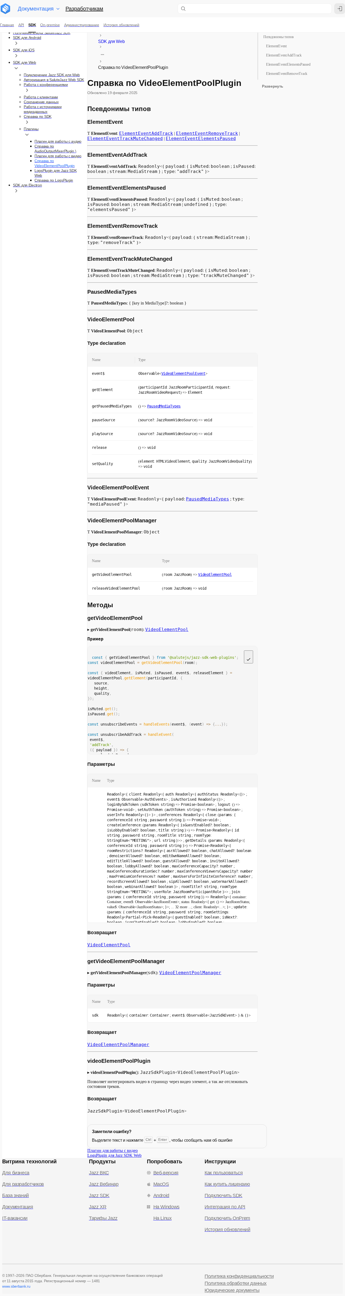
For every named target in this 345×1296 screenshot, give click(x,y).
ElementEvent (276, 46)
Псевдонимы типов (278, 37)
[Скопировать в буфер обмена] (248, 656)
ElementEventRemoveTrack (286, 74)
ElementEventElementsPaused (288, 64)
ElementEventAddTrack (284, 55)
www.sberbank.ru (16, 1286)
